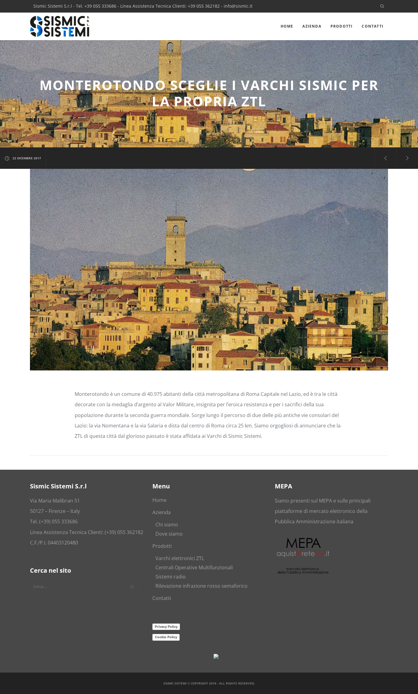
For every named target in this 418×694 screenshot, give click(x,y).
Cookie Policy (166, 637)
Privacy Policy (166, 626)
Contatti (161, 598)
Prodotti (162, 546)
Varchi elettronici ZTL (179, 558)
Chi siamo (166, 524)
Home (159, 500)
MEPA (325, 500)
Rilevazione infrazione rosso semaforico (201, 585)
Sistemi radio (170, 576)
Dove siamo (169, 533)
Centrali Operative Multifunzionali (194, 567)
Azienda (161, 512)
